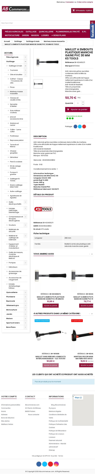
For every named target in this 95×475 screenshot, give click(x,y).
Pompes (12, 262)
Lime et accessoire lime (16, 118)
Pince (12, 87)
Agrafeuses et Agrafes (15, 196)
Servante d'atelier (13, 105)
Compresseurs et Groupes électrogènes (16, 219)
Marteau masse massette (16, 92)
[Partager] (75, 126)
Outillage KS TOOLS (15, 179)
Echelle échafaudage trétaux (14, 286)
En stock (37, 229)
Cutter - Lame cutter (15, 130)
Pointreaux (14, 136)
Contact (30, 396)
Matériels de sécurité (14, 230)
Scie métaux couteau (15, 111)
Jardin (9, 314)
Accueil (8, 52)
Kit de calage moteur (15, 167)
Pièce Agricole (12, 57)
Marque (68, 66)
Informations (56, 396)
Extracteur (14, 157)
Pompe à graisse (13, 173)
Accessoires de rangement (15, 279)
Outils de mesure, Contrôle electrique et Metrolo (16, 255)
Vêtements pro (12, 305)
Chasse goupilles (13, 152)
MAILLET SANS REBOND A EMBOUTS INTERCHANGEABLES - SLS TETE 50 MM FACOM (51, 358)
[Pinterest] (84, 126)
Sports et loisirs (13, 323)
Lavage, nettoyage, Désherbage (14, 210)
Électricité (10, 301)
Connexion (69, 2)
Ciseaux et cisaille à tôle (15, 99)
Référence (69, 62)
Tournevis (14, 70)
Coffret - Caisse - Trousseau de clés (16, 81)
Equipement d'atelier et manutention (14, 246)
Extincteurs (13, 267)
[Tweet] (80, 126)
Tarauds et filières (14, 145)
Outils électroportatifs (15, 203)
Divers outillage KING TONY (16, 186)
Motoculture (11, 310)
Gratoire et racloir (14, 124)
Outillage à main (15, 66)
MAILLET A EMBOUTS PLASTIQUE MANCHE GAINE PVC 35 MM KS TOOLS (50, 299)
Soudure (12, 225)
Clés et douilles (16, 74)
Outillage (10, 61)
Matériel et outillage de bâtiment (13, 238)
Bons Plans (10, 327)
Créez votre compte (85, 2)
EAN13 (36, 226)
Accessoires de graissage (15, 272)
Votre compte (9, 396)
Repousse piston (17, 140)
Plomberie (10, 297)
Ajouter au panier (77, 109)
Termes (60, 456)
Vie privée (54, 456)
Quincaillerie (11, 292)
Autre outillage (16, 191)
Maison (9, 318)
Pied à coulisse (16, 161)
